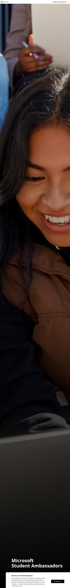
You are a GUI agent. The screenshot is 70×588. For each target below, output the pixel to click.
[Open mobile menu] (68, 1)
